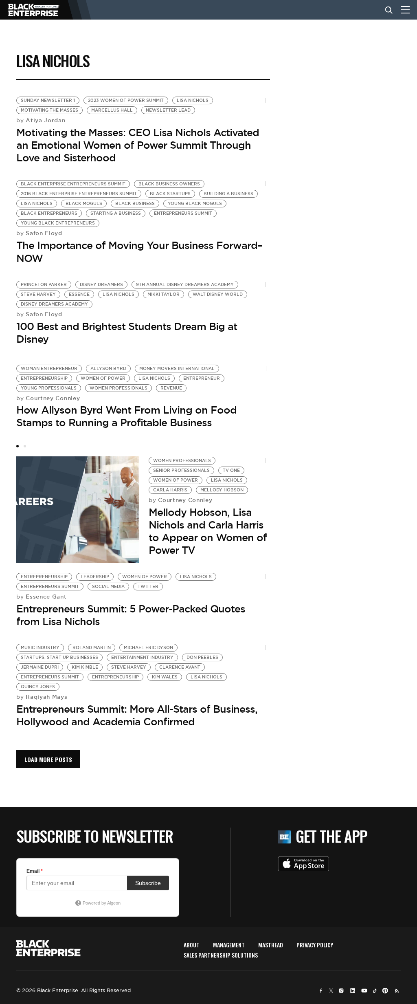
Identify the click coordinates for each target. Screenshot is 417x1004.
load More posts (48, 759)
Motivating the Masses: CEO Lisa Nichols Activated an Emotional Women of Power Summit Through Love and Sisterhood (137, 145)
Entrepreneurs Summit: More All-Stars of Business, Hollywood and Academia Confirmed (136, 715)
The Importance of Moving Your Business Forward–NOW (139, 251)
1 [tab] (17, 446)
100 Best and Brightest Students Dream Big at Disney (126, 333)
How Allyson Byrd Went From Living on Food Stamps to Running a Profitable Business (126, 416)
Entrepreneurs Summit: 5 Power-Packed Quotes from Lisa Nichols (130, 615)
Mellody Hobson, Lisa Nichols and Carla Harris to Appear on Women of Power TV (208, 531)
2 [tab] (25, 446)
